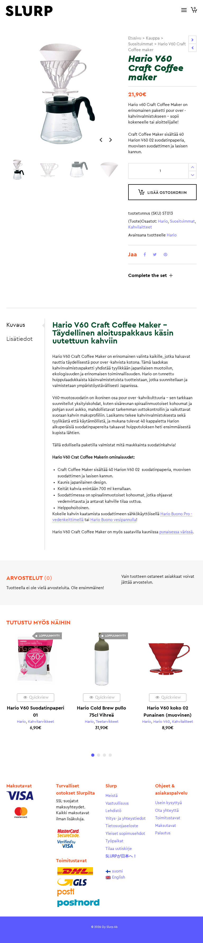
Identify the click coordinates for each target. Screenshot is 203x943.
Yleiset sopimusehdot (125, 834)
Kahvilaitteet (140, 227)
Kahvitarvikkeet (41, 722)
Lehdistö (113, 811)
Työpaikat (114, 841)
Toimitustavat (167, 818)
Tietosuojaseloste (121, 826)
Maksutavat (165, 826)
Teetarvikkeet (107, 722)
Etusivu (134, 38)
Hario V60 (161, 722)
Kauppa (153, 38)
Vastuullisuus (117, 803)
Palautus (162, 833)
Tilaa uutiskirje (118, 849)
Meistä (111, 796)
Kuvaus (15, 325)
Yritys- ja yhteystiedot (125, 819)
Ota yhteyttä (167, 811)
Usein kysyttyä (168, 803)
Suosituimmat (140, 44)
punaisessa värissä (176, 532)
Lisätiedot (19, 339)
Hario (163, 221)
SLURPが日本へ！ (121, 856)
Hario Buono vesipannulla (113, 520)
